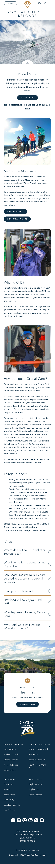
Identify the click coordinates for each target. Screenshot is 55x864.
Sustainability (9, 799)
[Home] (27, 4)
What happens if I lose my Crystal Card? (25, 614)
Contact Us (8, 784)
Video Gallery (10, 770)
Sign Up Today (27, 704)
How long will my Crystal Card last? (23, 601)
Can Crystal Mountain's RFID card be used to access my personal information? (25, 578)
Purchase (9, 3)
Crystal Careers (35, 794)
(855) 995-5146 (27, 838)
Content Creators (11, 759)
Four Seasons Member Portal (38, 766)
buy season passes (17, 219)
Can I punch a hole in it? (19, 591)
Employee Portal (35, 784)
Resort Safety (9, 794)
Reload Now (27, 97)
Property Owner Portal (38, 749)
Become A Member (37, 759)
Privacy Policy (21, 850)
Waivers (7, 789)
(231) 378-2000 (27, 841)
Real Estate (33, 754)
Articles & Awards (11, 754)
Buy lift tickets (15, 211)
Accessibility (34, 850)
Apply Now (33, 789)
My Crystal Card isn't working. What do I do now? (22, 626)
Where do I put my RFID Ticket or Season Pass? (24, 551)
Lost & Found (9, 810)
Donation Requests (12, 804)
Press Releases (10, 749)
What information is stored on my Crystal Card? (24, 564)
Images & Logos (11, 764)
